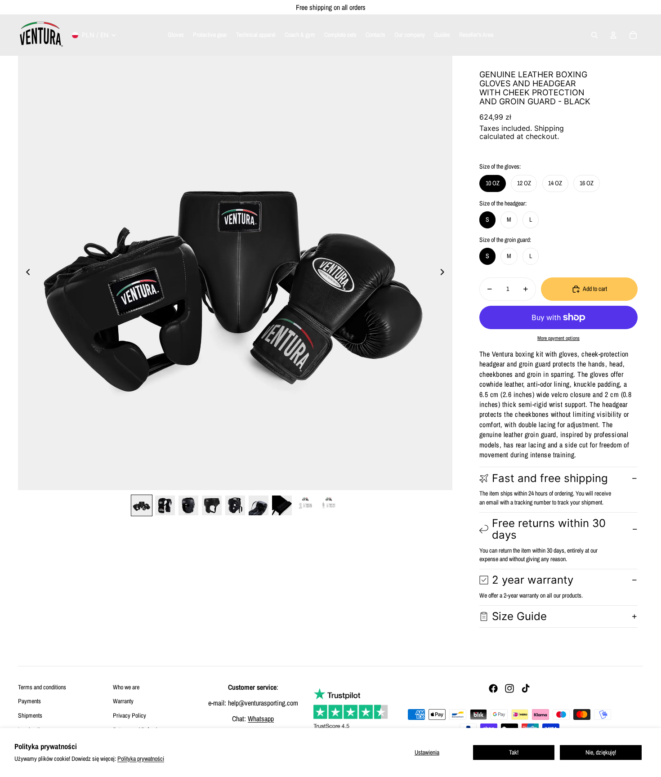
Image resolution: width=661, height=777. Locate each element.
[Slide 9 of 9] (329, 505)
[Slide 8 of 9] (305, 505)
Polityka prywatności (140, 759)
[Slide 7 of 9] (282, 505)
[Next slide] (445, 273)
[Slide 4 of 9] (212, 505)
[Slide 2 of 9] (165, 505)
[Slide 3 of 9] (188, 505)
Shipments (30, 715)
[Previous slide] (25, 273)
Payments (29, 701)
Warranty (123, 701)
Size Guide (519, 616)
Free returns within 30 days (549, 529)
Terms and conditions (42, 687)
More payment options (558, 338)
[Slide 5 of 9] (235, 505)
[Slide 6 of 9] (258, 505)
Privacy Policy (129, 715)
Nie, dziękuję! (600, 752)
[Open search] (594, 35)
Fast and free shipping (550, 478)
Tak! (513, 752)
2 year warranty (532, 579)
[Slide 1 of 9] (142, 505)
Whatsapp (261, 718)
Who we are (126, 687)
